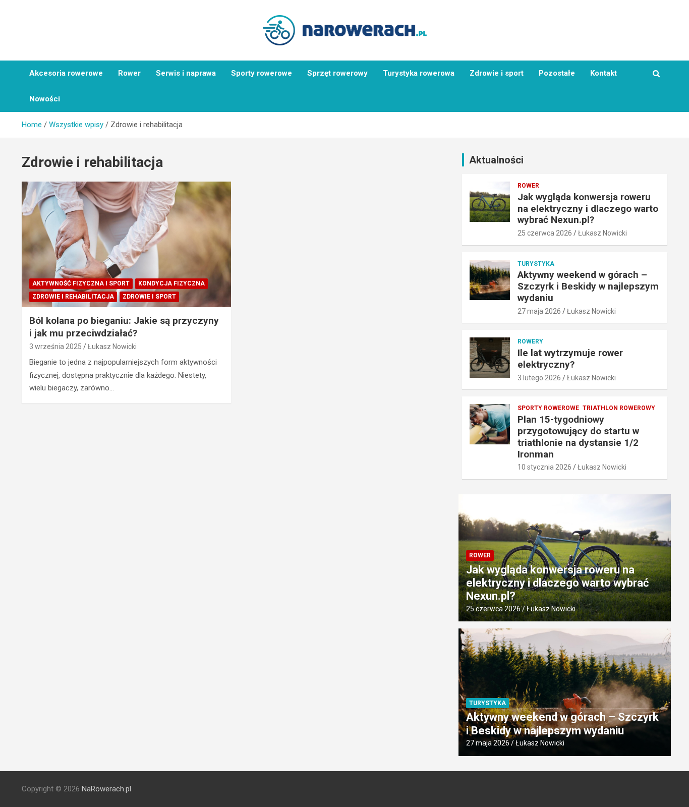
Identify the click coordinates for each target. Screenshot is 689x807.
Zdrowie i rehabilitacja (73, 296)
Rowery (530, 341)
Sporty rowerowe (261, 73)
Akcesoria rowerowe (66, 73)
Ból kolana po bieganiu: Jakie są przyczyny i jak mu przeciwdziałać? (124, 327)
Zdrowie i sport (497, 73)
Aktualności (496, 160)
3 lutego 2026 (539, 378)
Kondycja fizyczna (171, 283)
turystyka (536, 263)
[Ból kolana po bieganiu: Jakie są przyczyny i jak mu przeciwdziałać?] (126, 245)
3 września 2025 (55, 346)
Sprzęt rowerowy (337, 73)
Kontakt (603, 73)
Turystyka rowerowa (418, 73)
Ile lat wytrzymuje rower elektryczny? (570, 358)
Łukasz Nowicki (112, 346)
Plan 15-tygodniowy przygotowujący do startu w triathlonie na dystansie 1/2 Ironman (578, 436)
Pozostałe (557, 73)
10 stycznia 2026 (544, 467)
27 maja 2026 (539, 311)
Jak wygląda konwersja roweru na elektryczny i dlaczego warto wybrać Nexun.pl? (588, 208)
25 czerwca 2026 (545, 233)
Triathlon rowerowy (619, 408)
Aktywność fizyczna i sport (81, 283)
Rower (129, 73)
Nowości (44, 98)
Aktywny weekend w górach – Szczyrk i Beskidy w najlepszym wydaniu (588, 286)
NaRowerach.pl (106, 788)
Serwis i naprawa (186, 73)
